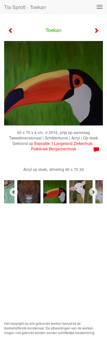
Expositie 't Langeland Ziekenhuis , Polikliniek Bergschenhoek (63, 146)
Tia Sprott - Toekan (25, 6)
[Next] (93, 192)
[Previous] (14, 192)
